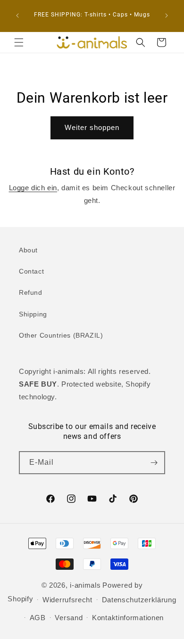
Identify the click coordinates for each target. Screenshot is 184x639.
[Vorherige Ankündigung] (17, 15)
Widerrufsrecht (67, 600)
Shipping (33, 314)
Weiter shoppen (92, 127)
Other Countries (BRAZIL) (61, 335)
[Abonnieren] (153, 462)
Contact (31, 271)
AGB (38, 618)
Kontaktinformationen (128, 618)
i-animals (85, 585)
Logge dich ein (33, 188)
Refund (30, 292)
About (28, 250)
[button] (18, 42)
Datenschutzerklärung (139, 600)
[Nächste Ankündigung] (166, 15)
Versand (69, 618)
